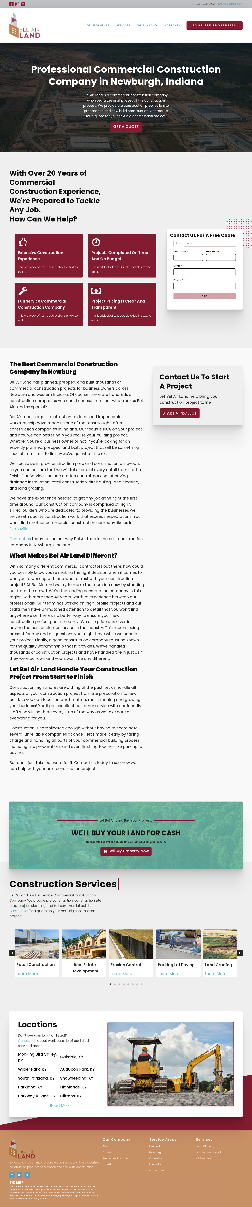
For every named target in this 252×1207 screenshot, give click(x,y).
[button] (126, 851)
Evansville (18, 529)
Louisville (155, 1164)
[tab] (178, 243)
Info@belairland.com (230, 4)
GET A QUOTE (126, 126)
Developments (98, 25)
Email (177, 265)
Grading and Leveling (210, 1152)
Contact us (20, 538)
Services (123, 25)
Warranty (172, 25)
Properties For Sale (115, 1158)
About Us (109, 1146)
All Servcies (203, 1158)
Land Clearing (205, 1146)
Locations (109, 1164)
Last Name (213, 251)
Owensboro (157, 1158)
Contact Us (18, 911)
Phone (178, 280)
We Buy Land (147, 25)
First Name (180, 251)
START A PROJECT (180, 413)
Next (204, 296)
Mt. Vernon (156, 1170)
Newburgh (156, 1152)
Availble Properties (214, 25)
